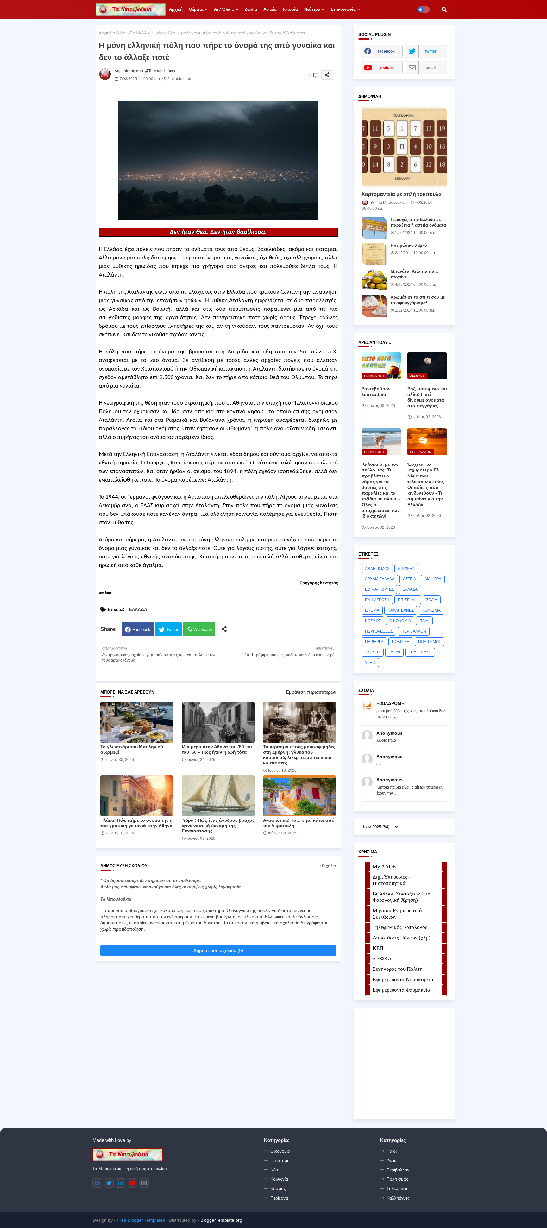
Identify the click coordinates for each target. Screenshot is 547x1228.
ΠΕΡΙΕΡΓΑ (374, 641)
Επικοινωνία (343, 9)
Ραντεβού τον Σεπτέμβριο (376, 391)
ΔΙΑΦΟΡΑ (432, 579)
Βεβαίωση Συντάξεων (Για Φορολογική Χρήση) (402, 897)
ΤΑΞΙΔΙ (394, 652)
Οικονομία (280, 1151)
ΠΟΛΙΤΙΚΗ (401, 641)
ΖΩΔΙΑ (431, 600)
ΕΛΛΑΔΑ (138, 33)
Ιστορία (290, 9)
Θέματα (196, 9)
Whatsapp (202, 629)
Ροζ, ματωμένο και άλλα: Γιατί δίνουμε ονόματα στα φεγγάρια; (427, 397)
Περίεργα (279, 1197)
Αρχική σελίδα (112, 33)
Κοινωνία (279, 1178)
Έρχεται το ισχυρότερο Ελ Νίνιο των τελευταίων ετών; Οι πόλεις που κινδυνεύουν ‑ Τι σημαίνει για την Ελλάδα (425, 484)
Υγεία (392, 1160)
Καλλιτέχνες (398, 1197)
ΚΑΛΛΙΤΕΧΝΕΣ (401, 610)
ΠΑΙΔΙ (424, 621)
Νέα (274, 1169)
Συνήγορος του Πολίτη (398, 969)
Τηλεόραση (398, 1188)
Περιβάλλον (398, 1169)
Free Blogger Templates (141, 1220)
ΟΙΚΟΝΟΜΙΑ (400, 621)
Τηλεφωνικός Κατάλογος (400, 927)
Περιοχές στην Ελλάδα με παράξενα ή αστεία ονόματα (418, 222)
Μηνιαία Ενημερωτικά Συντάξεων (397, 913)
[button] (444, 9)
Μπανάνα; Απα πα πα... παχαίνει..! (414, 274)
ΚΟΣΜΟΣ (373, 621)
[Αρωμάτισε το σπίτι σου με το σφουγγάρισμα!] (374, 306)
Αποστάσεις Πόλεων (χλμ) (402, 938)
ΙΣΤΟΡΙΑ (372, 610)
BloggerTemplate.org (221, 1220)
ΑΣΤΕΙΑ (409, 579)
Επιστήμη (280, 1160)
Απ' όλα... (224, 9)
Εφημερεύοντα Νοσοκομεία (403, 979)
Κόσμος (278, 1188)
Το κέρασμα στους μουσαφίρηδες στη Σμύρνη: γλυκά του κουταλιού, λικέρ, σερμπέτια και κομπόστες (299, 754)
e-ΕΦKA (382, 959)
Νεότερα (312, 9)
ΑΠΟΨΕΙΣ (406, 568)
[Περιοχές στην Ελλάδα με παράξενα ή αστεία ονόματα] (374, 228)
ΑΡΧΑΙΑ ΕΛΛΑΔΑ (379, 579)
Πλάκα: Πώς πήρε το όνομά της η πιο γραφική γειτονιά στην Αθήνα (136, 823)
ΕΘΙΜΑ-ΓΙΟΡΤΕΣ (379, 589)
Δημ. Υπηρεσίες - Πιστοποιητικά (391, 880)
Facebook (141, 629)
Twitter (172, 629)
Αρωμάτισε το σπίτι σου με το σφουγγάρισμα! (418, 300)
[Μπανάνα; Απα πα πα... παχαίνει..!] (374, 280)
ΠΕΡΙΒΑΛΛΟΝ (413, 631)
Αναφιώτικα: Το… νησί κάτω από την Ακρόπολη (299, 823)
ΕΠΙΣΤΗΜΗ (408, 600)
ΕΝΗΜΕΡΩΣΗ (377, 600)
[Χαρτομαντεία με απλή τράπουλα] (404, 147)
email (431, 67)
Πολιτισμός (397, 1178)
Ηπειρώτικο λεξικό (409, 245)
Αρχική (176, 9)
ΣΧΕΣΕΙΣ (372, 652)
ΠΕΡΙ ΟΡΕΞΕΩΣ (379, 631)
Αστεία (270, 9)
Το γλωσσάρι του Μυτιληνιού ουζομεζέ (131, 749)
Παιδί (392, 1151)
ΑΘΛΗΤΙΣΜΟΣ (377, 568)
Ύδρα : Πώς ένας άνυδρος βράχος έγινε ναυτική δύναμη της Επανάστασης (218, 825)
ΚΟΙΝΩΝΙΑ (431, 610)
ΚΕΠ (378, 948)
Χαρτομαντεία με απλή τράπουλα (402, 194)
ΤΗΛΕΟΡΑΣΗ (420, 652)
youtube (386, 67)
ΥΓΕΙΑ (370, 662)
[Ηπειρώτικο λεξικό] (374, 254)
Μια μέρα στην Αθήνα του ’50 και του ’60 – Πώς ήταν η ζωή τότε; (217, 749)
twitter (431, 51)
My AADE (384, 866)
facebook (386, 51)
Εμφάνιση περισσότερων (311, 692)
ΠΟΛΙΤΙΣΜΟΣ (429, 641)
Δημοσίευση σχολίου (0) (218, 950)
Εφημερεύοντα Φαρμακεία (401, 990)
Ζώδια (251, 9)
